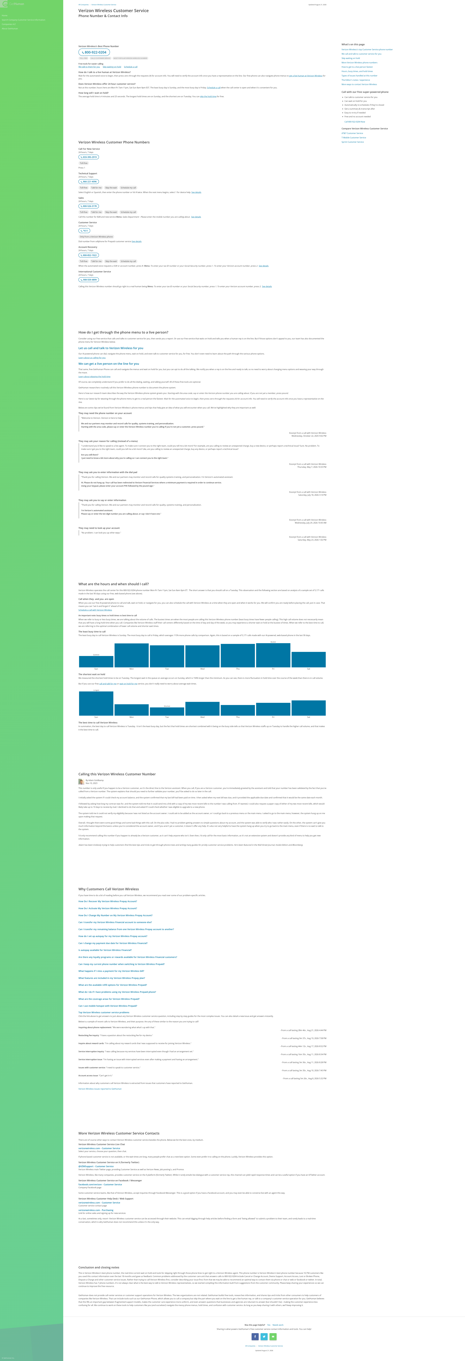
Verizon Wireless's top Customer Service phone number (367, 49)
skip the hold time (208, 96)
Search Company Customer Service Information (23, 20)
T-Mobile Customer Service (354, 137)
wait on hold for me (128, 683)
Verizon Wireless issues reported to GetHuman (100, 1089)
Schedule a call (130, 66)
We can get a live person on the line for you (108, 364)
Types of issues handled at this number (359, 75)
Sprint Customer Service (353, 142)
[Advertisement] (151, 119)
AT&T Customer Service (352, 133)
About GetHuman (10, 28)
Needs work (278, 1325)
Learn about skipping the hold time (94, 376)
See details (196, 192)
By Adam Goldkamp (95, 780)
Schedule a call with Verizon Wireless (95, 610)
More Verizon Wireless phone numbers (359, 62)
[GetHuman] (12, 4)
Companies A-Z (9, 24)
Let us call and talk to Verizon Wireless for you (110, 348)
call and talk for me (107, 683)
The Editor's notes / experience (356, 80)
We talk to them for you (89, 66)
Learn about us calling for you (92, 357)
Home (4, 15)
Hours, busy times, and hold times (357, 71)
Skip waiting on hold (112, 66)
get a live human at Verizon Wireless (305, 75)
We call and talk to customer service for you (361, 54)
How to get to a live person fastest (357, 67)
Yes (268, 1325)
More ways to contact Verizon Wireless (359, 84)
